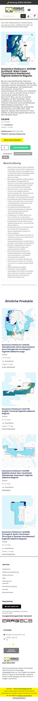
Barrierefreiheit (7, 592)
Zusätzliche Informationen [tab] (23, 153)
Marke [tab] (5, 157)
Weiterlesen (6, 490)
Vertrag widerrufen (19, 698)
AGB (3, 578)
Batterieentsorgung (9, 586)
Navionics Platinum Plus (17, 134)
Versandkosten (8, 124)
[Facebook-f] (9, 644)
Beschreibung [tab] (7, 153)
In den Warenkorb (20, 148)
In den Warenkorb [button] (8, 367)
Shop (6, 22)
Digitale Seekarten (14, 22)
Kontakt (5, 589)
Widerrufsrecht (7, 575)
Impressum (6, 569)
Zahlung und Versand (7, 582)
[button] (29, 10)
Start (2, 22)
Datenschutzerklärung (10, 572)
